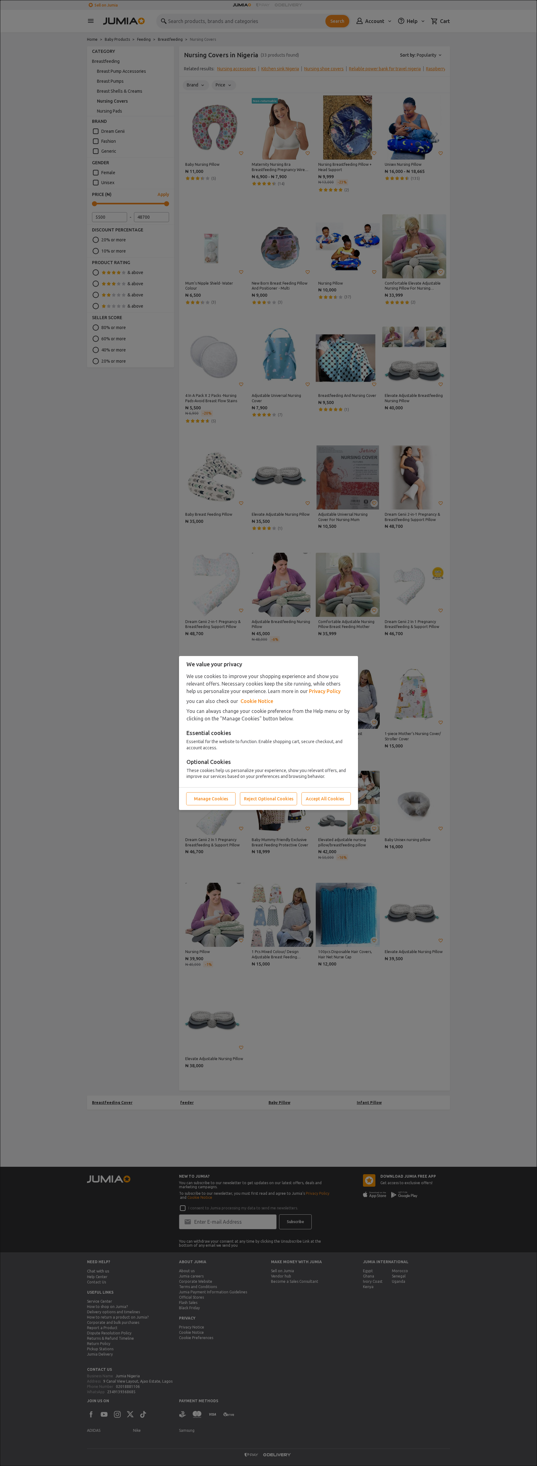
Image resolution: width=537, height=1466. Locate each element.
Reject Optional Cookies (268, 798)
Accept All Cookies (325, 798)
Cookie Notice (257, 701)
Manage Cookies (211, 798)
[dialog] (268, 733)
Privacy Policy (325, 691)
